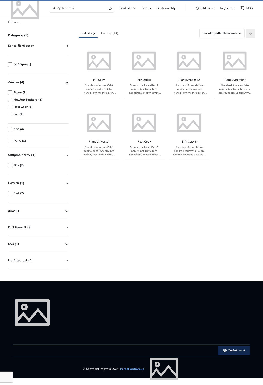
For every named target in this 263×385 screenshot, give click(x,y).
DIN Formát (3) (20, 227)
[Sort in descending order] (250, 33)
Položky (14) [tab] (109, 33)
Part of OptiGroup (132, 369)
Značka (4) (16, 82)
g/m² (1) (14, 211)
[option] (38, 92)
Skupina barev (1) (22, 155)
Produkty (125, 8)
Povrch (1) (16, 183)
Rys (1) (13, 244)
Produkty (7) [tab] (88, 33)
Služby (146, 8)
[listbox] (38, 103)
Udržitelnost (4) (20, 260)
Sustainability (166, 8)
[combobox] (222, 33)
